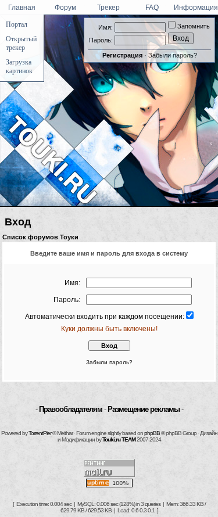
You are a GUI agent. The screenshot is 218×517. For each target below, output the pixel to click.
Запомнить (193, 26)
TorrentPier (39, 433)
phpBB (152, 433)
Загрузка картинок (19, 66)
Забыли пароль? (172, 55)
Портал (16, 24)
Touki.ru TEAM (118, 439)
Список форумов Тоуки (40, 237)
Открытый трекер (21, 43)
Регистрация (122, 55)
